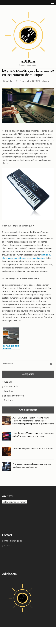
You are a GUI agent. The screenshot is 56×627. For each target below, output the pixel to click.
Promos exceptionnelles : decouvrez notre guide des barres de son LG (32, 465)
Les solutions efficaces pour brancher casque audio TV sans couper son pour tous (33, 434)
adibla (9, 81)
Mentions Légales (13, 540)
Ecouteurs (9, 391)
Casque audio (11, 386)
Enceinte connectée (14, 395)
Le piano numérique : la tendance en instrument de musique (28, 72)
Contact (8, 545)
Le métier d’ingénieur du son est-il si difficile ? (33, 450)
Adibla (28, 61)
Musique (46, 81)
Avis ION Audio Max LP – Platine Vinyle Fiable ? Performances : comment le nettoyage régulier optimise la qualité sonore (33, 420)
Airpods (8, 381)
